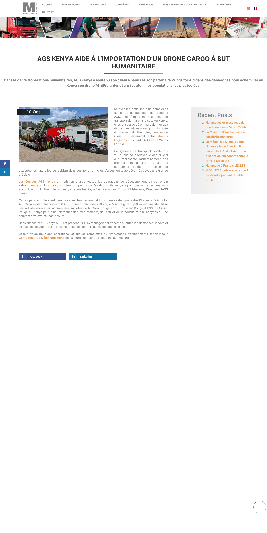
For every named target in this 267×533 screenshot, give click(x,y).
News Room (146, 4)
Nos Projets (98, 4)
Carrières (122, 4)
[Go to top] (259, 507)
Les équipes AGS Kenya (37, 181)
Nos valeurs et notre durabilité (184, 4)
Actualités (223, 4)
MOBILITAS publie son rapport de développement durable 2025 (227, 175)
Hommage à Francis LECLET (225, 165)
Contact (48, 12)
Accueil (47, 4)
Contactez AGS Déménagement (41, 238)
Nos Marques (71, 4)
